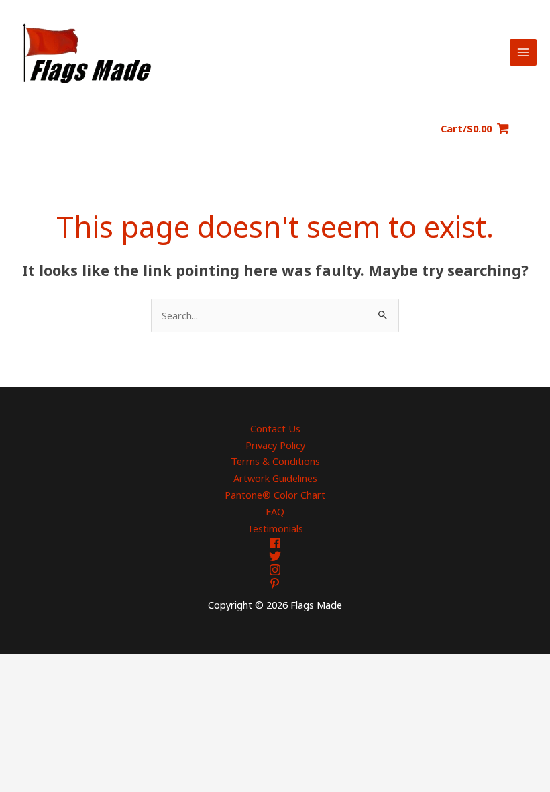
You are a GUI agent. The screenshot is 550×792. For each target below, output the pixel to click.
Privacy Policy (275, 445)
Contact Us (275, 428)
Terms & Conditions (275, 461)
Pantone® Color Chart (275, 494)
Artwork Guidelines (275, 478)
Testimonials (275, 528)
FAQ (275, 511)
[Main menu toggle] (523, 52)
